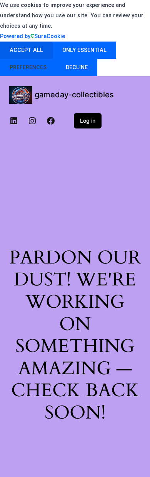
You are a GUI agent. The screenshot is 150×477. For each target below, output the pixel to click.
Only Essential (84, 50)
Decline (77, 67)
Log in (87, 120)
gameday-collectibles (74, 94)
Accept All (26, 50)
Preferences (28, 67)
